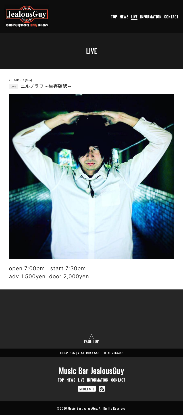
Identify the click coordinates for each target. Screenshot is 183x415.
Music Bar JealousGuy (91, 370)
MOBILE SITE (86, 388)
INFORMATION (151, 16)
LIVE (134, 16)
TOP (114, 16)
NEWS (124, 16)
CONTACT (171, 16)
